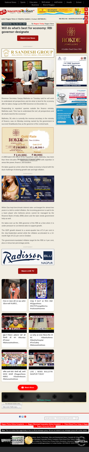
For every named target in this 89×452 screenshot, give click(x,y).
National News (10, 2)
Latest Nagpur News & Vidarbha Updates (15, 19)
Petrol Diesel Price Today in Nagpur (77, 424)
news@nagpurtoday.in (43, 443)
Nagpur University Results (45, 426)
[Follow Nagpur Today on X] (22, 416)
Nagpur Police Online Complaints (13, 424)
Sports (22, 2)
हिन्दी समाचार (46, 2)
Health (69, 2)
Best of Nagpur (49, 5)
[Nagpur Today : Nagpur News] (18, 12)
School (78, 2)
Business (35, 5)
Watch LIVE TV (27, 271)
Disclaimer (63, 441)
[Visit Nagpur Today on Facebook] (84, 19)
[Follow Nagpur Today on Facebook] (20, 416)
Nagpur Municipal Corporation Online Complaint (44, 424)
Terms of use (46, 441)
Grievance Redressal (73, 441)
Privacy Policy (55, 441)
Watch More (29, 387)
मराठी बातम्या (58, 2)
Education (33, 2)
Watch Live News (27, 38)
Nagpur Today (39, 23)
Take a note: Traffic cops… (11, 407)
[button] (14, 295)
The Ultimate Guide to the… (12, 403)
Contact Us (38, 441)
